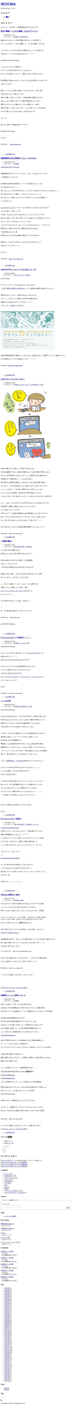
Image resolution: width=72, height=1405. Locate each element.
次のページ (8, 1143)
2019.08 (7, 1300)
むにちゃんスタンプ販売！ (11, 819)
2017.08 (7, 1333)
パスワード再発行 (10, 1216)
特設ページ (18, 506)
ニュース (23, 643)
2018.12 (7, 1310)
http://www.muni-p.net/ (16, 881)
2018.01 (7, 1327)
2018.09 (7, 1315)
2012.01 (7, 1365)
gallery (22, 900)
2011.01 (7, 1381)
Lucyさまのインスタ (7, 207)
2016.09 (7, 1352)
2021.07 (7, 1290)
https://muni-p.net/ (15, 144)
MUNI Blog (8, 3)
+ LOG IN (7, 18)
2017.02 (7, 1343)
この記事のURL (9, 154)
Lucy (29, 173)
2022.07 (7, 1288)
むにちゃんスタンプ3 (33, 653)
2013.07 (7, 1362)
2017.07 (7, 1335)
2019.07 (7, 1301)
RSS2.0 (6, 1389)
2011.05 (7, 1374)
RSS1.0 (6, 1388)
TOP (41, 384)
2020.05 (7, 1293)
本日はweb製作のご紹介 (10, 895)
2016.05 (7, 1359)
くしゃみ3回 (6, 701)
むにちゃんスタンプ (12, 677)
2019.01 (7, 1308)
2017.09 (7, 1332)
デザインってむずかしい (12, 1190)
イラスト (7, 1179)
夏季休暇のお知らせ (7, 1224)
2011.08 (7, 1370)
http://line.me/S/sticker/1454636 (10, 858)
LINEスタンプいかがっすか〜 (13, 379)
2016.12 (7, 1347)
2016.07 (7, 1355)
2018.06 (7, 1320)
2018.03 (7, 1323)
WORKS (16, 37)
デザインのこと (19, 275)
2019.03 (7, 1305)
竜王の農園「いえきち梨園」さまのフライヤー (19, 31)
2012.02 (7, 1364)
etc (5, 1189)
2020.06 (7, 1291)
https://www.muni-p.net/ (16, 259)
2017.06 (7, 1337)
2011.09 (7, 1369)
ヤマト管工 (31, 929)
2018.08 (7, 1316)
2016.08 (7, 1354)
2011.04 (7, 1376)
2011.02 (7, 1379)
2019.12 (7, 1298)
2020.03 (7, 1296)
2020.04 (7, 1295)
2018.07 (7, 1318)
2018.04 (7, 1322)
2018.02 (7, 1325)
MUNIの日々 (24, 37)
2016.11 (7, 1349)
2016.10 (7, 1350)
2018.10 (7, 1313)
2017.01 (7, 1345)
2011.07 (7, 1372)
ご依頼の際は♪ (6, 541)
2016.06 (7, 1357)
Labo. (6, 1187)
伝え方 (3, 1233)
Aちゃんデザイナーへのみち (14, 1192)
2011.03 (7, 1377)
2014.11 (7, 1360)
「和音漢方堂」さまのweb (14, 761)
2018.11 (7, 1311)
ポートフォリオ (6, 591)
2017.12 (7, 1328)
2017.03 (7, 1342)
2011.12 (7, 1367)
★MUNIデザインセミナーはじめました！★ (18, 270)
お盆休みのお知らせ (7, 1228)
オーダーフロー (18, 591)
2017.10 (7, 1330)
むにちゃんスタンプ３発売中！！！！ (16, 638)
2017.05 (7, 1338)
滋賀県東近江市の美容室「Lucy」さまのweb (18, 158)
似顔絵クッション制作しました (13, 995)
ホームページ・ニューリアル (10, 1242)
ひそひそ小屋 (5, 1237)
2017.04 (7, 1340)
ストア (6, 1183)
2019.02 (7, 1306)
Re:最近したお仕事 (7, 1251)
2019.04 (7, 1303)
